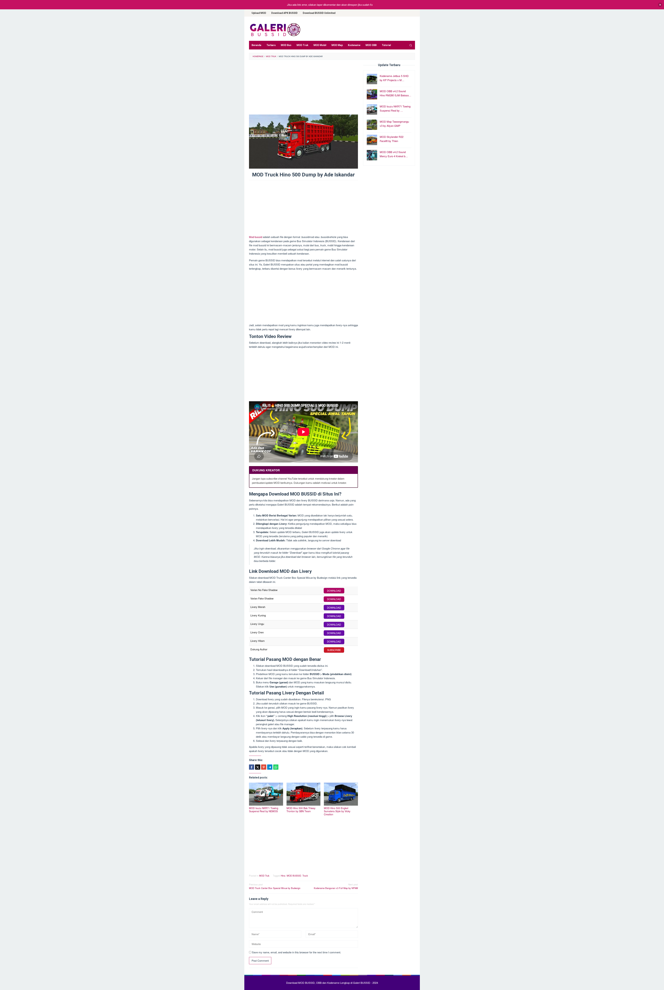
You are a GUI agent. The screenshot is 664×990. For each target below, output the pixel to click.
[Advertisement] (303, 89)
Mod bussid (255, 237)
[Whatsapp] (275, 767)
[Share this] (251, 767)
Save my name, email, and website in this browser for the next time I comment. (296, 952)
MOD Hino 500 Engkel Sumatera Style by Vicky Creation (337, 811)
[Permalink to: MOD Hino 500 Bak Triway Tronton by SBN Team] (304, 794)
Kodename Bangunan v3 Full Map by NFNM (336, 886)
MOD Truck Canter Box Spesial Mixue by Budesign (274, 886)
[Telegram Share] (269, 767)
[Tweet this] (257, 767)
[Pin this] (263, 767)
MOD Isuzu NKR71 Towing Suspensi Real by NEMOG (263, 809)
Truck (305, 875)
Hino (283, 875)
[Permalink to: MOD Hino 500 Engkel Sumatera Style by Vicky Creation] (341, 794)
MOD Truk (264, 875)
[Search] (410, 45)
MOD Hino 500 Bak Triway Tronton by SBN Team (301, 809)
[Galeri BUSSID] (275, 29)
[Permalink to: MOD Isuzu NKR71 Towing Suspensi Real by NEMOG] (266, 794)
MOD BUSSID (294, 875)
